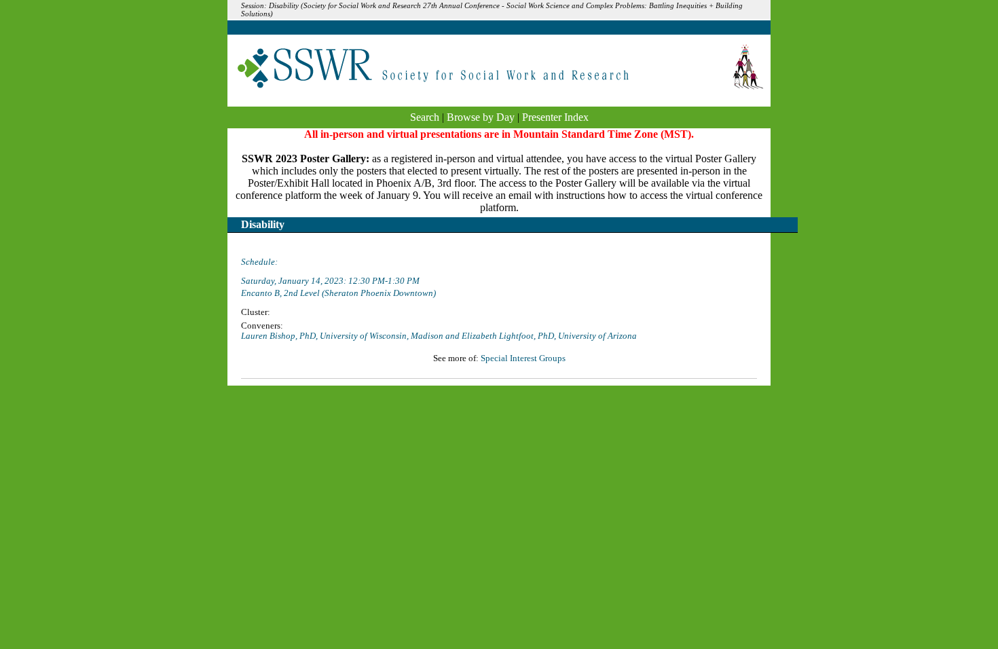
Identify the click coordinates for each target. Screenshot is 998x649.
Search (424, 117)
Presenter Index (555, 117)
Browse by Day (481, 117)
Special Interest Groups (523, 358)
